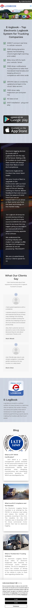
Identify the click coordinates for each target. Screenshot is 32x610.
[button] (2, 14)
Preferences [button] (24, 594)
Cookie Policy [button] (14, 593)
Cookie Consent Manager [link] (8, 583)
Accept (16, 599)
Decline (16, 602)
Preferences (16, 606)
